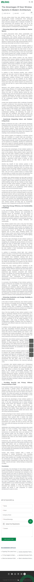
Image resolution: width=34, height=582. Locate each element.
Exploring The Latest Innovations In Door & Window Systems (9, 551)
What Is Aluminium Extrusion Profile (26, 558)
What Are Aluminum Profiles (9, 558)
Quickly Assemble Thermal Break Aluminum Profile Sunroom (26, 551)
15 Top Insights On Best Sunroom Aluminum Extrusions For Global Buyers (9, 555)
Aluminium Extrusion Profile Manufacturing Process (26, 555)
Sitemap (29, 580)
